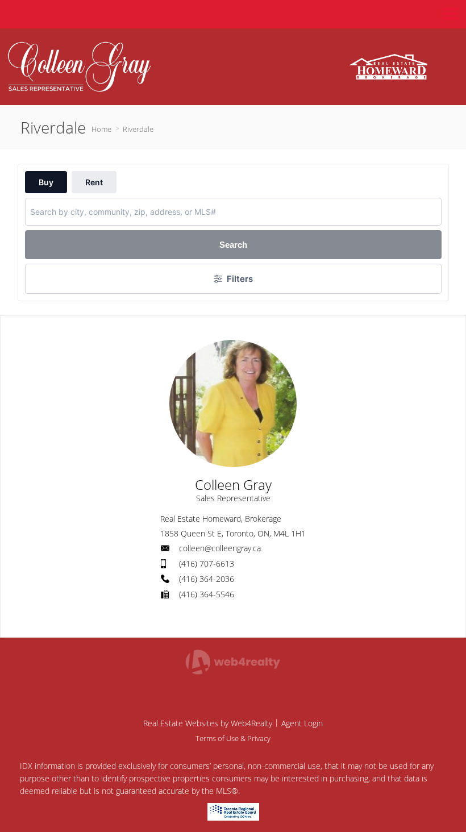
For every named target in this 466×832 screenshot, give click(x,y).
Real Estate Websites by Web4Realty (207, 723)
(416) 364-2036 (206, 578)
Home (101, 129)
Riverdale (138, 129)
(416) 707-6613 (206, 563)
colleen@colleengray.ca (220, 548)
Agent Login (302, 723)
